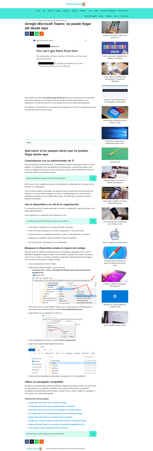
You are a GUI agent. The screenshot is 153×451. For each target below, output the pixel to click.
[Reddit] (41, 34)
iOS (44, 11)
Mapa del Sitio (81, 448)
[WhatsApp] (37, 34)
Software (74, 11)
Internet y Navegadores (108, 11)
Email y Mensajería (90, 16)
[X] (32, 34)
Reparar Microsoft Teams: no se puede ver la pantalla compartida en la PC (57, 424)
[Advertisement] (61, 82)
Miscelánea (124, 16)
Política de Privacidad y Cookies (62, 448)
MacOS (50, 11)
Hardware (66, 11)
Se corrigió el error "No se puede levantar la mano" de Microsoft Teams (56, 413)
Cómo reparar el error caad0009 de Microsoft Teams (48, 428)
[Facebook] (27, 34)
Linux (90, 11)
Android (37, 11)
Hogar (101, 16)
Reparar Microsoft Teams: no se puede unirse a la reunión (50, 417)
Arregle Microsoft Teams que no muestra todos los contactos (52, 406)
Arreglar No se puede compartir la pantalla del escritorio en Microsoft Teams (57, 421)
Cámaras (108, 16)
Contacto (73, 448)
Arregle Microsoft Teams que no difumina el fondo (47, 403)
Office (96, 11)
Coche (116, 16)
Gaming (57, 11)
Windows (83, 11)
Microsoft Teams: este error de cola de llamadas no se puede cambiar (55, 410)
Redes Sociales (123, 11)
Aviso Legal (49, 448)
